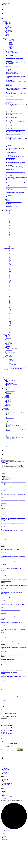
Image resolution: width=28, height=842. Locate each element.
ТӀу (10, 302)
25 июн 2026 (9, 155)
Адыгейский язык (10, 352)
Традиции (5, 781)
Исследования (9, 385)
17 (1, 732)
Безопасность (9, 383)
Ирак (10, 48)
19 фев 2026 (9, 102)
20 (6, 732)
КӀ (9, 282)
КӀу (10, 284)
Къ (10, 280)
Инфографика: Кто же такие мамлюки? (13, 66)
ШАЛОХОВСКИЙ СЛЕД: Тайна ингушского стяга (15, 162)
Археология (9, 31)
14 (8, 730)
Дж (10, 260)
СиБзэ (10, 359)
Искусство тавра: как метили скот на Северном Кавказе (11, 561)
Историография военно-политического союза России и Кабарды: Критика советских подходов (16, 443)
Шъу (10, 322)
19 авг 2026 (3, 600)
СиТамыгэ (11, 361)
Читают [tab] (5, 476)
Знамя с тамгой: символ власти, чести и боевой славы (10, 549)
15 (10, 730)
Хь (10, 310)
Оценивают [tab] (6, 479)
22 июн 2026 (9, 165)
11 (3, 730)
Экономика (9, 399)
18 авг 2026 (3, 503)
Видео (7, 147)
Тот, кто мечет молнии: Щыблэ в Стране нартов (15, 192)
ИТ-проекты (9, 381)
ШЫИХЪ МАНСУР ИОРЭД (11, 206)
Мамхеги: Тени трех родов (11, 152)
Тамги (7, 351)
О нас (4, 4)
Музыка (8, 200)
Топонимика (9, 356)
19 (4, 732)
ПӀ (9, 294)
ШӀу (10, 325)
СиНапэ (11, 360)
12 (4, 730)
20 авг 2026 (3, 700)
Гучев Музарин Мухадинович (11, 117)
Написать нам (6, 3)
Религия (8, 34)
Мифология (9, 28)
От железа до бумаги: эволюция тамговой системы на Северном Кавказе (14, 585)
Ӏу (9, 332)
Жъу (10, 271)
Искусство (8, 25)
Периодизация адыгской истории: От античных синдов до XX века (13, 523)
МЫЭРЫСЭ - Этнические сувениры (18, 367)
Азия (7, 395)
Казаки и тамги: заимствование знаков (8, 511)
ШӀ (10, 323)
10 (1, 730)
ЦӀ (9, 314)
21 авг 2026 (3, 689)
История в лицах (10, 32)
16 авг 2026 (3, 539)
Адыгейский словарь (8, 248)
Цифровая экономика (11, 384)
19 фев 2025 (9, 209)
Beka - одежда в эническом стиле (17, 365)
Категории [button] (6, 397)
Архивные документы (11, 36)
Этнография (9, 30)
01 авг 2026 (9, 128)
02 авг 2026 (9, 120)
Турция (11, 44)
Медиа (5, 50)
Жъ (10, 269)
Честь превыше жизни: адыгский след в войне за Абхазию (16, 182)
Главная (5, 377)
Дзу (10, 263)
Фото (7, 103)
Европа (8, 389)
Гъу (10, 257)
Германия (11, 39)
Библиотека (6, 334)
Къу (10, 281)
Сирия (10, 46)
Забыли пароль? (9, 834)
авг (7, 409)
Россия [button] (5, 379)
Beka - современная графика (16, 368)
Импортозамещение (11, 380)
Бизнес (8, 387)
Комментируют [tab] (7, 477)
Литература (9, 27)
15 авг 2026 (3, 490)
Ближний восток (10, 391)
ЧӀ (9, 318)
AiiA (10, 800)
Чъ (9, 317)
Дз (9, 261)
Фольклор (8, 344)
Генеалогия (9, 350)
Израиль (11, 43)
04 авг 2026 (9, 111)
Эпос (7, 26)
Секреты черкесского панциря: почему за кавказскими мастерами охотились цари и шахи (16, 89)
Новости (5, 369)
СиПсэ (10, 363)
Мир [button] (4, 388)
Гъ (9, 256)
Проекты (5, 357)
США (10, 42)
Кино (7, 196)
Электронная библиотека (9, 796)
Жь (10, 272)
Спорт (7, 400)
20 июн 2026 (9, 175)
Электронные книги (11, 198)
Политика (8, 401)
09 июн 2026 (9, 80)
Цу (10, 313)
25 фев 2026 (9, 92)
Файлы (8, 199)
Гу (9, 255)
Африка (8, 396)
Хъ (10, 307)
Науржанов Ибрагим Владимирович (13, 134)
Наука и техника (7, 406)
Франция (11, 40)
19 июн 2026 (9, 185)
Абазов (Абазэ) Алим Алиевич (11, 108)
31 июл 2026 (9, 137)
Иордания (11, 47)
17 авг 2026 (3, 514)
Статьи (5, 21)
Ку (9, 279)
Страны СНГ (9, 393)
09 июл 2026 (9, 61)
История (8, 22)
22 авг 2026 (3, 680)
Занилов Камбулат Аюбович (11, 142)
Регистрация (7, 830)
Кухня (7, 35)
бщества (8, 404)
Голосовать (3, 717)
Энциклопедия (7, 210)
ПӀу (10, 296)
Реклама (5, 1)
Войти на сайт (4, 839)
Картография (9, 354)
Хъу (10, 309)
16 (11, 730)
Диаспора (5, 38)
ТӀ (9, 301)
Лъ (10, 286)
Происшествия (10, 402)
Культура (8, 23)
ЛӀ (9, 288)
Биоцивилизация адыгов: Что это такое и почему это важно (11, 487)
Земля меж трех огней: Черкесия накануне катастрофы (11, 597)
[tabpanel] (14, 512)
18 (3, 732)
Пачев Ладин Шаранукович (11, 125)
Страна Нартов (13, 364)
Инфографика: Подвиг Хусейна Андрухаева (14, 58)
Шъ (10, 321)
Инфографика (9, 51)
